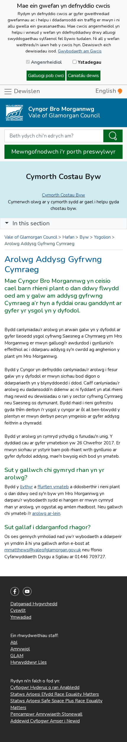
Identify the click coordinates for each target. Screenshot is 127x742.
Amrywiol (20, 649)
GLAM (16, 656)
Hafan (68, 237)
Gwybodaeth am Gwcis (80, 51)
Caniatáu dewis (83, 75)
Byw (84, 237)
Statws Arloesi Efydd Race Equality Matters (54, 694)
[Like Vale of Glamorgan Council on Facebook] (14, 591)
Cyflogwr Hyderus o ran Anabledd (44, 687)
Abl (13, 642)
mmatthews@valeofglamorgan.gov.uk (42, 550)
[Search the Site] (113, 136)
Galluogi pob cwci (46, 75)
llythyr (26, 487)
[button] (7, 223)
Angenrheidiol (46, 62)
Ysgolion (102, 237)
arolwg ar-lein (46, 513)
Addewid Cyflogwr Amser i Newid (45, 721)
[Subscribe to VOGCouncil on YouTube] (27, 591)
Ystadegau (88, 62)
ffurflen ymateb (53, 487)
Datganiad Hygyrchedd (33, 604)
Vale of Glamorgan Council (30, 237)
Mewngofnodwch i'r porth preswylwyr (63, 152)
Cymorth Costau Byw (63, 195)
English (106, 91)
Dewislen (26, 91)
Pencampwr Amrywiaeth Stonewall (46, 714)
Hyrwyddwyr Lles (28, 662)
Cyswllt (18, 610)
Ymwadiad (20, 617)
